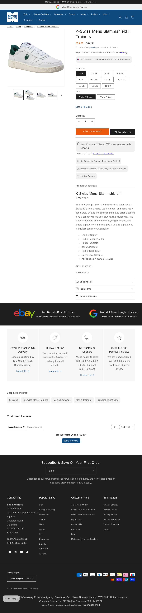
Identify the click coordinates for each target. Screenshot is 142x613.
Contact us (85, 375)
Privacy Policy (110, 514)
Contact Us (76, 524)
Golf (41, 505)
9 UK (81, 80)
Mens (18, 27)
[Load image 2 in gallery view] (30, 95)
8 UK (107, 73)
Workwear (44, 514)
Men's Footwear (62, 400)
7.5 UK (94, 73)
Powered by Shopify (30, 588)
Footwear (28, 27)
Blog (73, 534)
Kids (41, 534)
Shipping (93, 47)
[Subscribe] (93, 471)
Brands (42, 544)
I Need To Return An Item (83, 510)
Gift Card (43, 549)
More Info (21, 371)
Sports (42, 519)
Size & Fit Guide (84, 107)
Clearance (44, 539)
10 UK (108, 80)
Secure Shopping (111, 519)
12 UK (95, 86)
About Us (75, 529)
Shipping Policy (110, 505)
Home (9, 27)
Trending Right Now (107, 400)
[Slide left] (10, 95)
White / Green (86, 97)
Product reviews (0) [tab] (16, 427)
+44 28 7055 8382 (16, 543)
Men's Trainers (83, 400)
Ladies (42, 529)
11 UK (82, 86)
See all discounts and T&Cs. (103, 154)
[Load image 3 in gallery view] (41, 95)
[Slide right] (62, 95)
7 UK (81, 73)
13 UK (108, 86)
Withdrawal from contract (83, 514)
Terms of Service (111, 524)
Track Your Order (79, 505)
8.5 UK (120, 73)
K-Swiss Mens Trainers (48, 27)
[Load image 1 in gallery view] (19, 95)
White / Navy (106, 97)
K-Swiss (13, 400)
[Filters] (114, 427)
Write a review (71, 441)
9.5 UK (94, 80)
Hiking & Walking (47, 510)
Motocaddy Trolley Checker (84, 539)
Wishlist (42, 554)
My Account (76, 519)
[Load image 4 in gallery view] (52, 95)
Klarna (106, 529)
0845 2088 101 (19, 539)
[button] (26, 14)
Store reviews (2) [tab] (34, 427)
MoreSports (17, 588)
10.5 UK (122, 80)
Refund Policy (110, 510)
